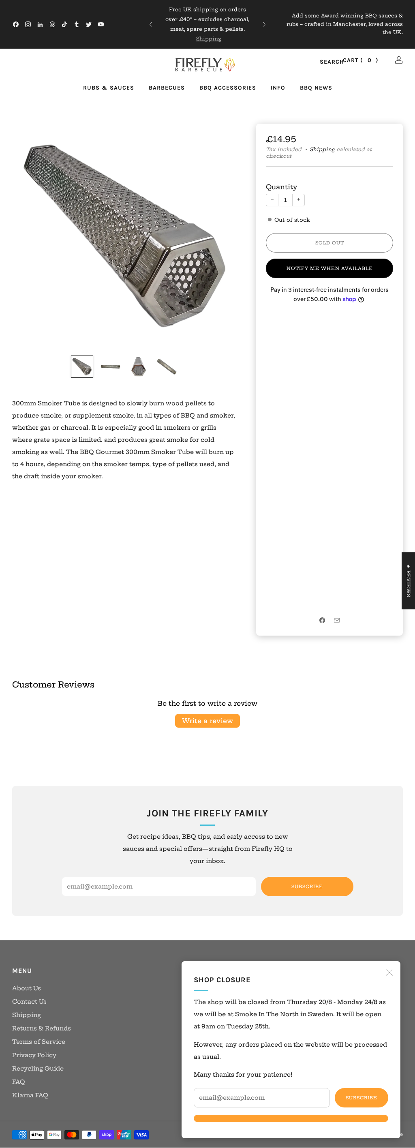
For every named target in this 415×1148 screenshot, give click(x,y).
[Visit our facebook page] (16, 24)
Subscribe (361, 1098)
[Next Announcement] (264, 24)
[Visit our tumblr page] (77, 24)
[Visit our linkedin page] (40, 24)
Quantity (281, 187)
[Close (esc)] (389, 972)
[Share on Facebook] (322, 620)
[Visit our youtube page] (101, 24)
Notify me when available (330, 268)
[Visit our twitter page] (89, 24)
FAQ (18, 1082)
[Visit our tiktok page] (64, 24)
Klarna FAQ (30, 1095)
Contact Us (29, 1001)
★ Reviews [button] (408, 580)
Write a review (207, 721)
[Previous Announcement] (150, 24)
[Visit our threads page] (52, 24)
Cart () (361, 60)
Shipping (208, 39)
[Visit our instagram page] (28, 24)
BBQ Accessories (227, 87)
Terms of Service (38, 1041)
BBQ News (316, 87)
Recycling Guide (38, 1068)
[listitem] (207, 24)
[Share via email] (336, 620)
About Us (26, 988)
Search (323, 62)
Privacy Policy (34, 1055)
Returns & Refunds (41, 1028)
